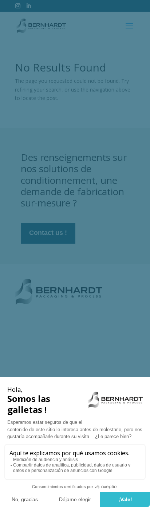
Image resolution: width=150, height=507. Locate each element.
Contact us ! (48, 232)
